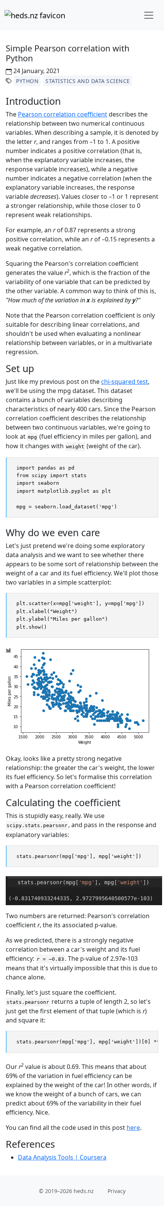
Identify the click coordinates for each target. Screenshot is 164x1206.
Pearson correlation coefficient (62, 114)
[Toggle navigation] (148, 15)
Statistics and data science (87, 81)
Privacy (116, 1191)
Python (27, 81)
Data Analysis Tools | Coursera (62, 1157)
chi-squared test (124, 381)
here (133, 1127)
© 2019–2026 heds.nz (66, 1191)
